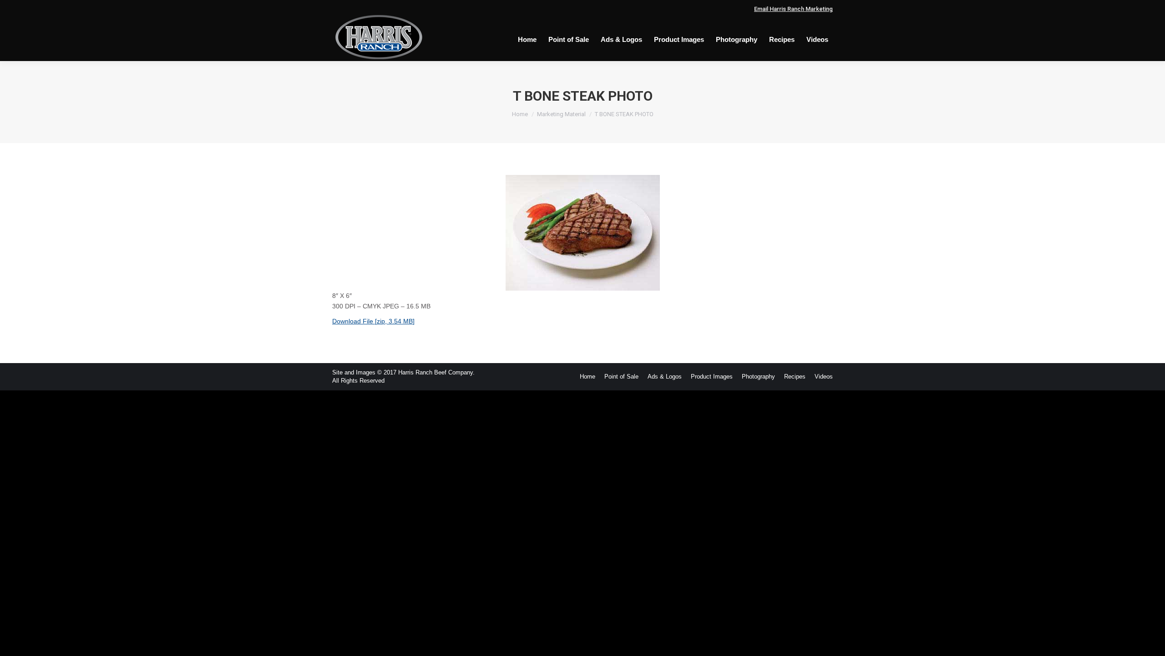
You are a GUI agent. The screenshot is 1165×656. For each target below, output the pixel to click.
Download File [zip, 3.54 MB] (373, 321)
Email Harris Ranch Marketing (793, 8)
